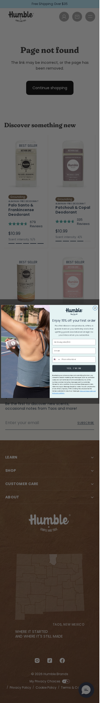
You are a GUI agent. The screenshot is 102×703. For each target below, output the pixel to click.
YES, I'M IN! (74, 368)
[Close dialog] (95, 308)
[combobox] (56, 360)
